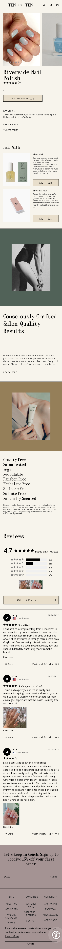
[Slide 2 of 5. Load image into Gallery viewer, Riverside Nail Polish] (10, 62)
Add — (48, 183)
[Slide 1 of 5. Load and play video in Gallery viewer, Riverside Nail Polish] (8, 62)
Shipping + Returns (31, 914)
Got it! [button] (31, 943)
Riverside (8, 657)
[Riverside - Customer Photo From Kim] (24, 584)
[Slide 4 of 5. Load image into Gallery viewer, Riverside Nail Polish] (16, 62)
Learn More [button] (12, 936)
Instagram (50, 903)
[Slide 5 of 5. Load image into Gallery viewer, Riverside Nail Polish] (18, 62)
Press (11, 923)
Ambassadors (50, 914)
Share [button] (10, 664)
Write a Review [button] (26, 599)
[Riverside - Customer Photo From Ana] (36, 584)
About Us (11, 903)
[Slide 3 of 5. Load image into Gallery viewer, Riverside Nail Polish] (13, 62)
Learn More (10, 372)
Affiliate (50, 920)
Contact (31, 920)
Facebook (50, 909)
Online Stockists (11, 916)
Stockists (11, 909)
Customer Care (30, 905)
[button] (51, 664)
